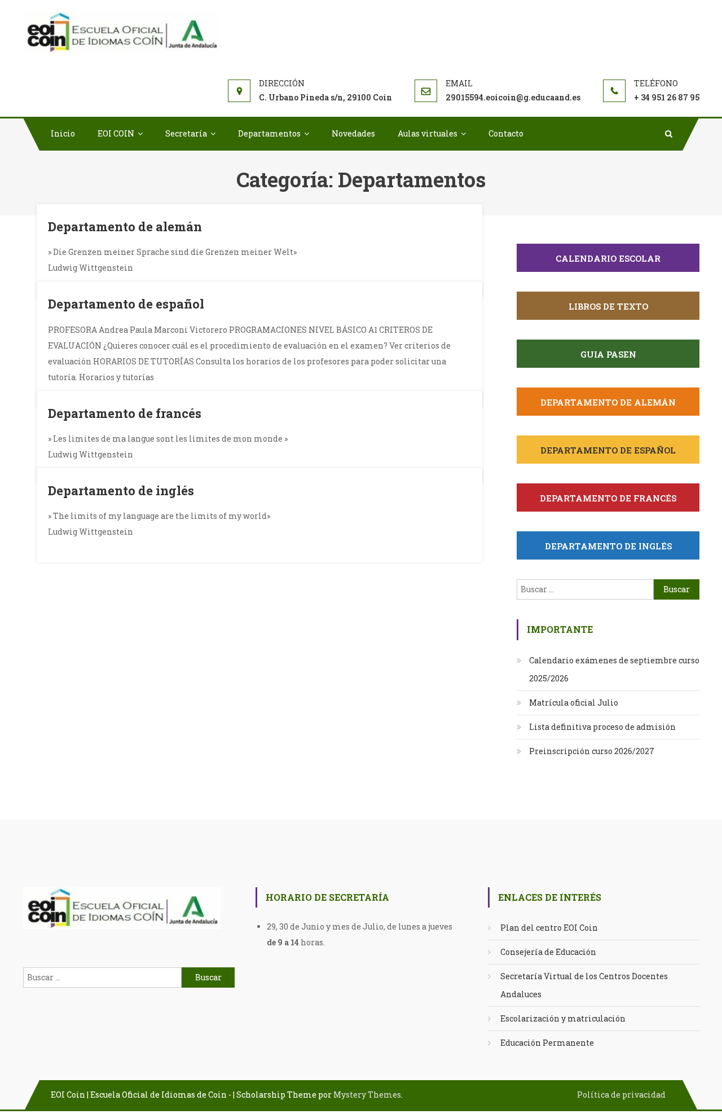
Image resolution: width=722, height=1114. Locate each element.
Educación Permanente (547, 1042)
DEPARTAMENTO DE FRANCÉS (608, 498)
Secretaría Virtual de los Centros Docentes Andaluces (584, 985)
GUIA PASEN (608, 354)
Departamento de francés (124, 413)
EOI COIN (116, 133)
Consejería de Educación (548, 951)
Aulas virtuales (427, 133)
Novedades (353, 133)
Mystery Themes (367, 1094)
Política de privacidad (621, 1094)
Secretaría (186, 133)
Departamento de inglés (121, 490)
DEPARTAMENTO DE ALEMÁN (608, 402)
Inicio (63, 133)
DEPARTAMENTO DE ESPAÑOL (608, 450)
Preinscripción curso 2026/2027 (591, 751)
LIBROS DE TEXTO (608, 306)
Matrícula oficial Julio (573, 702)
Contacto (505, 133)
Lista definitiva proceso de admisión (602, 726)
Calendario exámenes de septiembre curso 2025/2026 (614, 669)
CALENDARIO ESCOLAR (608, 258)
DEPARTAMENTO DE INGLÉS (608, 546)
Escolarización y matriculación (563, 1018)
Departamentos (269, 133)
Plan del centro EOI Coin (549, 927)
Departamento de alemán (125, 226)
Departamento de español (126, 304)
